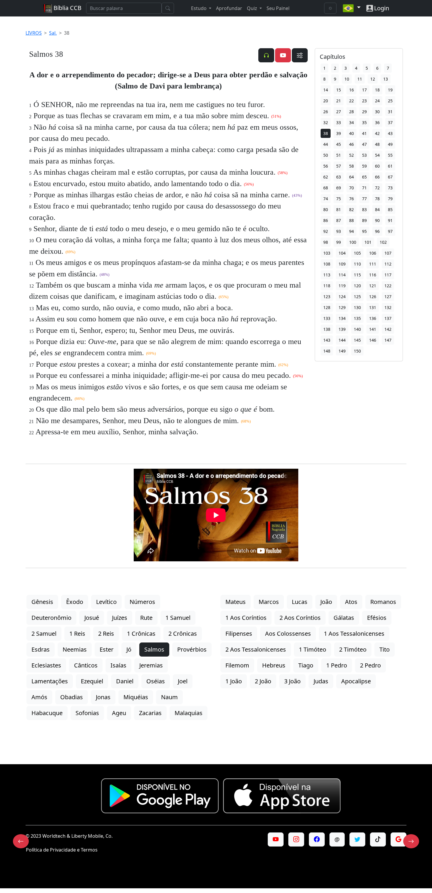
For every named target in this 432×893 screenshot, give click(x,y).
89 (364, 220)
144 (342, 340)
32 (325, 122)
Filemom (237, 665)
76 (351, 198)
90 (377, 220)
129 (342, 307)
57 (338, 166)
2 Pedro (370, 665)
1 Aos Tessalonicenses (354, 633)
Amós (39, 697)
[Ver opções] (300, 55)
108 (326, 264)
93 (338, 231)
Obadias (71, 697)
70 (351, 188)
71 (364, 188)
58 (351, 166)
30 (377, 111)
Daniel (124, 681)
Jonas (103, 697)
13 (385, 79)
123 (326, 296)
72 (377, 188)
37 (390, 122)
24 (377, 101)
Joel (182, 681)
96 (377, 231)
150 (357, 351)
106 (372, 253)
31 (390, 111)
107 (387, 253)
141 (372, 329)
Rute (146, 618)
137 (387, 318)
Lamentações (49, 681)
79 (390, 198)
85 (390, 209)
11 (359, 79)
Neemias (75, 649)
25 (390, 101)
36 (377, 122)
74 (325, 198)
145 (357, 340)
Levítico (106, 602)
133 (326, 318)
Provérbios (192, 649)
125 (357, 296)
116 (372, 275)
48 (377, 144)
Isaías (118, 665)
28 (351, 111)
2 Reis (106, 633)
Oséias (155, 681)
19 (390, 90)
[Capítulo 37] (21, 841)
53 (364, 155)
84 (377, 209)
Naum (169, 697)
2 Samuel (43, 633)
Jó (128, 649)
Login (381, 8)
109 (342, 264)
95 (364, 231)
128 (326, 307)
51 (338, 155)
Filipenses (238, 633)
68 (325, 188)
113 (326, 275)
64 (351, 177)
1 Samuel (177, 618)
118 (326, 285)
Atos (351, 602)
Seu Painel (278, 8)
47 (364, 144)
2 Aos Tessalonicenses (255, 649)
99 (338, 242)
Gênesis (42, 602)
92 (325, 231)
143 (326, 340)
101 (367, 242)
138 (326, 329)
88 (351, 220)
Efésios (376, 618)
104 (342, 253)
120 (357, 285)
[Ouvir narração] (266, 55)
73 (390, 188)
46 (351, 144)
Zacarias (150, 713)
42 (377, 133)
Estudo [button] (199, 8)
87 (338, 220)
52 (351, 155)
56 (325, 166)
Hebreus (273, 665)
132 (387, 307)
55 (390, 155)
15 (338, 90)
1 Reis (77, 633)
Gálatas (344, 618)
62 (325, 177)
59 (364, 166)
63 (338, 177)
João (326, 602)
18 (377, 90)
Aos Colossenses (288, 633)
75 (338, 198)
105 (357, 253)
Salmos (154, 649)
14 (325, 90)
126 (372, 296)
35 (364, 122)
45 (338, 144)
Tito (384, 649)
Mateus (235, 602)
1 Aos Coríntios (246, 618)
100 (352, 242)
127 (387, 296)
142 (387, 329)
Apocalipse (356, 681)
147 (387, 340)
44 (325, 144)
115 (357, 275)
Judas (321, 681)
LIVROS (34, 33)
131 (372, 307)
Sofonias (87, 713)
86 (325, 220)
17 (364, 90)
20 (325, 101)
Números (142, 602)
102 (383, 242)
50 (325, 155)
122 (387, 285)
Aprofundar (229, 8)
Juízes (119, 618)
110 (357, 264)
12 (372, 79)
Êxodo (74, 602)
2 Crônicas (182, 633)
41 (364, 133)
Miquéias (135, 697)
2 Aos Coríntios (300, 618)
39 (338, 133)
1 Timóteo (312, 649)
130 (357, 307)
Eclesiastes (46, 665)
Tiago (305, 665)
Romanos (383, 602)
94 (351, 231)
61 (390, 166)
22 (351, 101)
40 (351, 133)
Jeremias (151, 665)
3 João (292, 681)
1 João (233, 681)
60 (377, 166)
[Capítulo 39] (411, 841)
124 (342, 296)
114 (342, 275)
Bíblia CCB (66, 8)
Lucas (299, 602)
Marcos (269, 602)
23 (364, 101)
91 (390, 220)
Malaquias (188, 713)
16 (351, 90)
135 (357, 318)
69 (338, 188)
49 (390, 144)
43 (390, 133)
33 (338, 122)
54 (377, 155)
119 (342, 285)
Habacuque (47, 713)
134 (342, 318)
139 (342, 329)
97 (390, 231)
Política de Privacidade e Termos (62, 850)
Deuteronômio (51, 618)
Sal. (53, 33)
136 (372, 318)
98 (325, 242)
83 (364, 209)
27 (338, 111)
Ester (106, 649)
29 (364, 111)
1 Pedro (336, 665)
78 (377, 198)
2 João (263, 681)
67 (390, 177)
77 (364, 198)
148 (326, 351)
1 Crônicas (141, 633)
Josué (91, 618)
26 (325, 111)
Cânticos (86, 665)
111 (372, 264)
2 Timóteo (352, 649)
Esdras (40, 649)
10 (346, 79)
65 (364, 177)
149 (342, 351)
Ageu (119, 713)
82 (351, 209)
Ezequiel (92, 681)
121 (372, 285)
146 (372, 340)
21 (338, 101)
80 (325, 209)
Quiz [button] (252, 8)
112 (387, 264)
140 (357, 329)
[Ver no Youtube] (283, 55)
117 (387, 275)
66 (377, 177)
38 (325, 133)
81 (338, 209)
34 (351, 122)
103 (326, 253)
